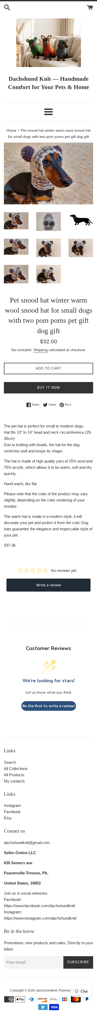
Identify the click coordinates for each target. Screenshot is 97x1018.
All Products (14, 775)
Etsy (8, 818)
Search (10, 762)
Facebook (12, 811)
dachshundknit (46, 990)
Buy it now (48, 388)
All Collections (16, 768)
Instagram (12, 805)
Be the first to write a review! (48, 706)
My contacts (14, 781)
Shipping (40, 350)
